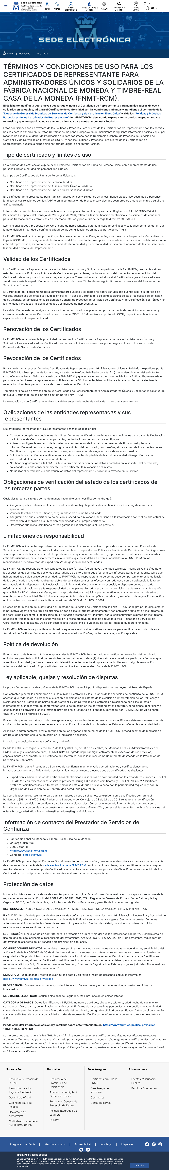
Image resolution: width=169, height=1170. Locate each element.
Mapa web (127, 1144)
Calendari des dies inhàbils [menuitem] (20, 1104)
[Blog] (81, 1149)
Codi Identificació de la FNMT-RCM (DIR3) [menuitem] (23, 1123)
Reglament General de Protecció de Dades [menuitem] (63, 1103)
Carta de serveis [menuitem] (101, 1102)
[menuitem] (24, 1069)
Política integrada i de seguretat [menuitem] (63, 1112)
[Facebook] (147, 1144)
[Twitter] (154, 1144)
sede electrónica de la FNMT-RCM (64, 865)
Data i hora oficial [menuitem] (20, 1097)
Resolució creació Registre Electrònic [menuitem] (20, 1090)
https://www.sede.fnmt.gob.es (28, 850)
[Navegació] (6, 6)
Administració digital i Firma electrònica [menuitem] (63, 1094)
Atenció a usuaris (55, 1144)
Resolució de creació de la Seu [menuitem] (23, 1081)
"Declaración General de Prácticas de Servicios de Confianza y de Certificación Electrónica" (62, 113)
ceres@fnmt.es (32, 854)
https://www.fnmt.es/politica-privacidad (28, 978)
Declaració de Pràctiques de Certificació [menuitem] (58, 1083)
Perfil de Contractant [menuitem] (144, 1088)
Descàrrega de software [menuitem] (100, 1090)
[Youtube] (160, 1144)
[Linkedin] (88, 1149)
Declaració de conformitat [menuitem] (17, 1114)
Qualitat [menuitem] (54, 1120)
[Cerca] (145, 3)
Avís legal (106, 1144)
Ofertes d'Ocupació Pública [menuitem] (143, 1081)
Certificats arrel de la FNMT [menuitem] (104, 1081)
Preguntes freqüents (22, 1144)
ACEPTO (139, 1165)
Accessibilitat (83, 1144)
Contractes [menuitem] (97, 1097)
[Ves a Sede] (27, 6)
